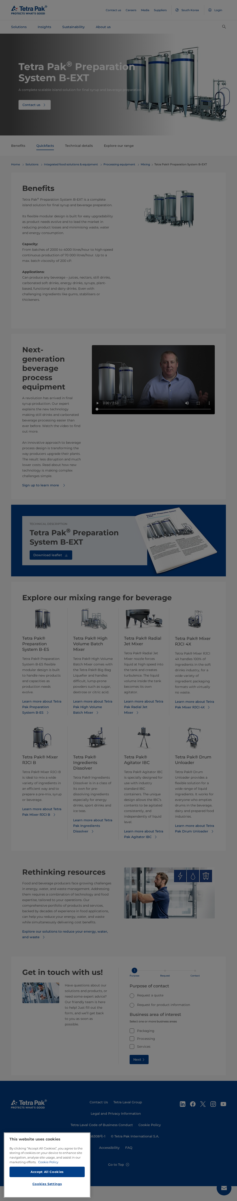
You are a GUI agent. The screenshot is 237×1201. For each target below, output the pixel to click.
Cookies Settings (47, 1184)
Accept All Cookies (47, 1172)
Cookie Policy (48, 1162)
